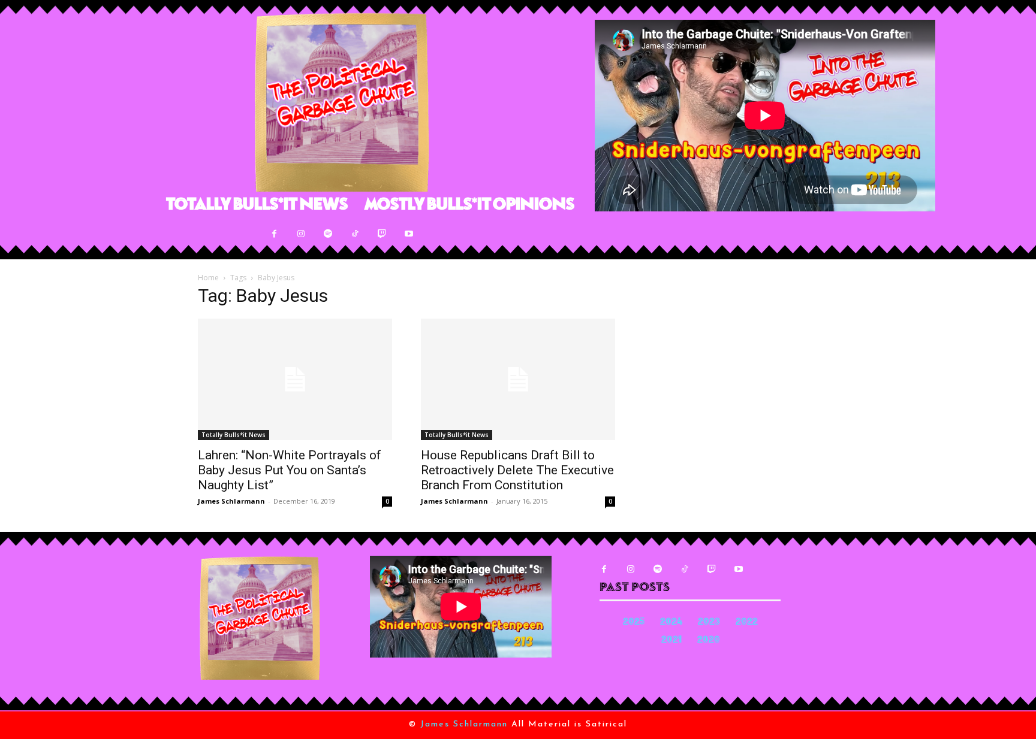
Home (208, 277)
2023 (709, 622)
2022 (747, 622)
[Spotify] (328, 233)
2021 (671, 640)
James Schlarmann (231, 500)
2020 (708, 640)
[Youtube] (409, 233)
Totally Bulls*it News (233, 435)
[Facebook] (274, 233)
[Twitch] (382, 233)
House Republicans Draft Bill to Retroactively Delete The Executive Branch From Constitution (517, 470)
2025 (634, 622)
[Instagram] (301, 233)
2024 (671, 622)
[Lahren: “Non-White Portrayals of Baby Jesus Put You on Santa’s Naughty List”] (295, 379)
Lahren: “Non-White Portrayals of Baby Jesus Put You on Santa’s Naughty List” (289, 470)
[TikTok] (355, 233)
